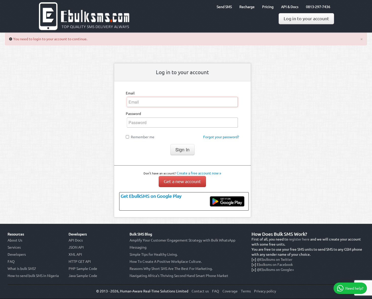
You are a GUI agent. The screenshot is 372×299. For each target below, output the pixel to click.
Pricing (268, 7)
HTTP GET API (80, 262)
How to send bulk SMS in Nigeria (33, 276)
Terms (246, 291)
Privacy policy (265, 291)
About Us (15, 240)
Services (14, 247)
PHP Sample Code (83, 269)
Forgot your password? (221, 137)
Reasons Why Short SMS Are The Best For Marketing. (171, 269)
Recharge (247, 7)
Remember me (142, 137)
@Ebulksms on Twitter (274, 259)
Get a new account (182, 181)
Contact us (200, 291)
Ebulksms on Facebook (275, 265)
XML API (75, 254)
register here (299, 239)
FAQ (11, 262)
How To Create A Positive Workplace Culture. (166, 262)
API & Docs (289, 7)
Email (130, 93)
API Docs (76, 240)
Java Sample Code (83, 276)
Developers (17, 254)
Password (133, 114)
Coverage (230, 291)
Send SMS (224, 7)
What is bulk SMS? (22, 269)
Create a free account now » (199, 173)
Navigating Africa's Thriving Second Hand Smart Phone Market (179, 276)
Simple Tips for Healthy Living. (154, 254)
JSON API (76, 247)
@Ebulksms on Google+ (275, 270)
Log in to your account (306, 18)
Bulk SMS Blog (141, 234)
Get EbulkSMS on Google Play (151, 196)
